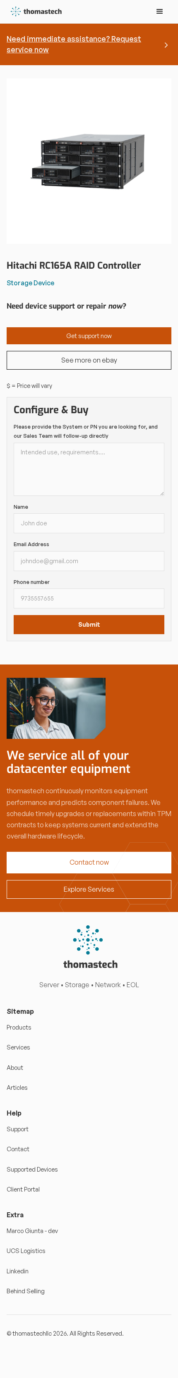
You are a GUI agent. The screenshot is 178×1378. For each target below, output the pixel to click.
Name (21, 506)
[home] (35, 12)
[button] (159, 11)
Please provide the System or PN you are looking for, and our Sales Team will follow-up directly (86, 431)
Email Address (31, 544)
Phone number (32, 582)
